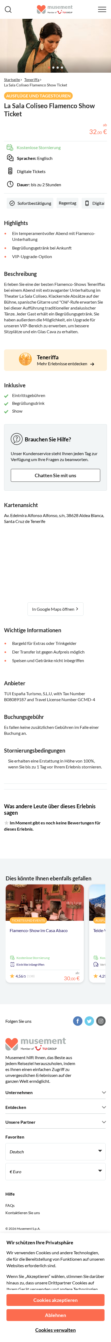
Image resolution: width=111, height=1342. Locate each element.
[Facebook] (77, 1021)
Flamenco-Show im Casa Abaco (39, 930)
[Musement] (55, 9)
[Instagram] (100, 1021)
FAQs (10, 1205)
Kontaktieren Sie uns (22, 1212)
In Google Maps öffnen (53, 609)
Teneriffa (31, 79)
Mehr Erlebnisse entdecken (62, 363)
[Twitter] (88, 1021)
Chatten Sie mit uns (55, 475)
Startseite (12, 79)
